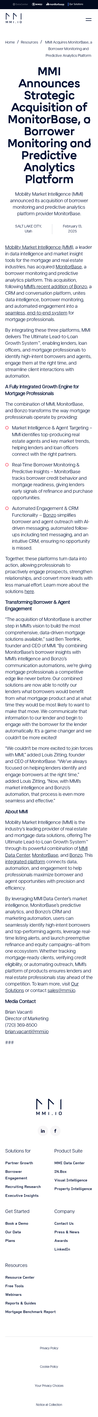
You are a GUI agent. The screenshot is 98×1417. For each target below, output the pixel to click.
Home (10, 43)
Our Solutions (76, 4)
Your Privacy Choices (49, 1386)
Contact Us (64, 1223)
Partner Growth (19, 1163)
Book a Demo (16, 1223)
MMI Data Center (69, 1163)
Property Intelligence (73, 1189)
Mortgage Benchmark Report (30, 1312)
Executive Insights (22, 1195)
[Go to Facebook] (55, 1131)
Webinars (13, 1294)
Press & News (66, 1232)
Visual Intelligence (70, 1180)
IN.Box (60, 1171)
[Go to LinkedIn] (43, 1131)
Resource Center (19, 1277)
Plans (10, 1241)
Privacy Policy (49, 1348)
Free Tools (14, 1286)
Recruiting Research (23, 1187)
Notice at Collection (49, 1405)
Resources (29, 43)
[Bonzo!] (37, 4)
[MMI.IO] (20, 4)
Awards (61, 1241)
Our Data (13, 1232)
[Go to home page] (13, 18)
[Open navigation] (88, 19)
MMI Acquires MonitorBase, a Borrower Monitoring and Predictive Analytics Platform (68, 49)
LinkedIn (62, 1249)
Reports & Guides (20, 1303)
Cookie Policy (49, 1367)
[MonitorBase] (55, 4)
